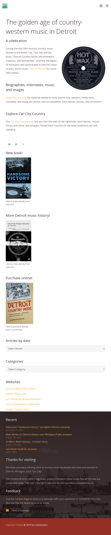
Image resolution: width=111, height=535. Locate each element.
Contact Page (22, 498)
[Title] (4, 5)
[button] (101, 5)
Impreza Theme (14, 524)
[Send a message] (9, 510)
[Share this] (16, 144)
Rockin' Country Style (17, 409)
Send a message (20, 510)
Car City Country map (22, 121)
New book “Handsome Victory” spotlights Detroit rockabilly (38, 427)
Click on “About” (37, 68)
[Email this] (9, 144)
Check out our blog (16, 97)
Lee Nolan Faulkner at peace (21, 449)
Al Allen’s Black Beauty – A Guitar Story (27, 441)
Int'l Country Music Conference (22, 404)
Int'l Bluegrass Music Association (23, 399)
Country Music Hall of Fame (21, 388)
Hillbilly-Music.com (16, 393)
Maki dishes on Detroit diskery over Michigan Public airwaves (39, 434)
